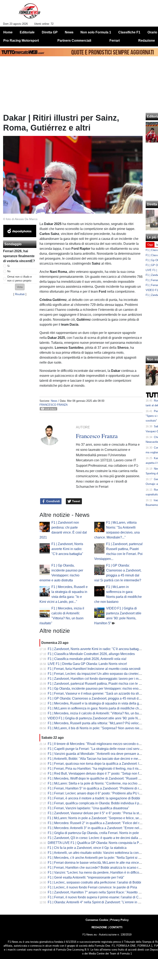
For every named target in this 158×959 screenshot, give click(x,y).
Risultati (20, 294)
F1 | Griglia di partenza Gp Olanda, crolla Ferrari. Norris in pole (93, 833)
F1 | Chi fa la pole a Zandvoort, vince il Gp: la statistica (87, 847)
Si (8, 265)
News (54, 400)
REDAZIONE (99, 927)
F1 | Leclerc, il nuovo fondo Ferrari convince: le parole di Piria (92, 887)
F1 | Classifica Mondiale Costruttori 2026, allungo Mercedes (91, 654)
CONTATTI (115, 927)
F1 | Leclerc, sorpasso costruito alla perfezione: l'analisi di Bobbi (94, 882)
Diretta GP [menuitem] (50, 32)
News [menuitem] (69, 32)
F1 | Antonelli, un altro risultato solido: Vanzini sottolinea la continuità (98, 852)
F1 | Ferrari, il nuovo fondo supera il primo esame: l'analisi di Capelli (97, 897)
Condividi (52, 501)
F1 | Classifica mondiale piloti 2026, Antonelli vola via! (87, 659)
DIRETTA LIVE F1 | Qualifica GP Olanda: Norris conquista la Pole (96, 843)
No (8, 271)
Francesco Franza (54, 404)
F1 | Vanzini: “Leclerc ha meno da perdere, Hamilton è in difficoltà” (96, 872)
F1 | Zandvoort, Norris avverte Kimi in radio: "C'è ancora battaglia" (67, 549)
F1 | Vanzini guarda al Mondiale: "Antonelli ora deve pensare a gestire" (99, 753)
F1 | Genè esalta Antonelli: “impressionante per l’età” (86, 877)
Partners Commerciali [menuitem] (74, 40)
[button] (19, 287)
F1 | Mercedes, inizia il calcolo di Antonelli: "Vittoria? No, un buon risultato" (102, 713)
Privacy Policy (119, 919)
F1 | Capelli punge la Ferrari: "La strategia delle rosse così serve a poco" (100, 748)
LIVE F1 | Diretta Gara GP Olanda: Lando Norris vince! (87, 664)
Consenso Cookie (97, 919)
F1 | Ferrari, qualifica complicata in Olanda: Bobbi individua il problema (99, 803)
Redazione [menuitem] (146, 40)
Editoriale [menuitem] (27, 32)
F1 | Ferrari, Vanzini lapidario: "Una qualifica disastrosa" (88, 808)
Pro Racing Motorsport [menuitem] (21, 40)
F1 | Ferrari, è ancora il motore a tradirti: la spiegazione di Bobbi (94, 798)
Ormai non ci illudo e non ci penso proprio (19, 278)
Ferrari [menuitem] (114, 40)
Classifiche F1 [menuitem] (129, 32)
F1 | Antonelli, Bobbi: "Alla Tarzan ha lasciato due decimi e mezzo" (96, 758)
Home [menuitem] (8, 32)
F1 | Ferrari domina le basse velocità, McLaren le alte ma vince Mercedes (101, 862)
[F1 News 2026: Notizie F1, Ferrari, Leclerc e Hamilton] (29, 12)
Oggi (150, 244)
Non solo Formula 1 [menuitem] (95, 32)
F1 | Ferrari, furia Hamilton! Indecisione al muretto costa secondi (94, 668)
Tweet (75, 501)
